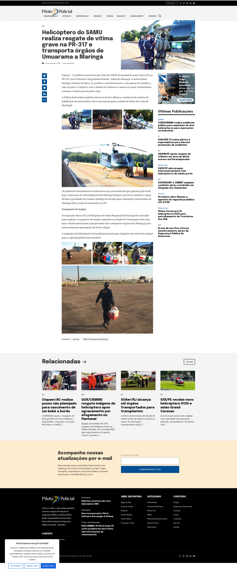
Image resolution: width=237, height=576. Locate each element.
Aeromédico (82, 16)
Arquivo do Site (127, 506)
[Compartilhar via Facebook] (44, 81)
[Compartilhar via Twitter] (44, 75)
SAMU (149, 515)
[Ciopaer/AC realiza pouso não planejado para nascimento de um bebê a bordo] (59, 380)
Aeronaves (163, 165)
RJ (122, 394)
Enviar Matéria (126, 515)
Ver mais (189, 361)
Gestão (176, 527)
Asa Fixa (176, 523)
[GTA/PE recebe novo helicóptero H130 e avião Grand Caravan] (177, 380)
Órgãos (152, 16)
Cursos (176, 515)
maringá (76, 339)
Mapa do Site (126, 502)
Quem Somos (136, 16)
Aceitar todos (48, 566)
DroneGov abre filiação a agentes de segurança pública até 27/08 (176, 199)
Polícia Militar (152, 502)
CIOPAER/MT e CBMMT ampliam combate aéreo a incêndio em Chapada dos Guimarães (176, 185)
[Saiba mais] (176, 88)
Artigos (66, 16)
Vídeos (110, 16)
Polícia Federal (153, 523)
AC (43, 394)
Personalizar (15, 566)
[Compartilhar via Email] (44, 99)
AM (159, 225)
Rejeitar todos (32, 566)
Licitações (177, 519)
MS (82, 394)
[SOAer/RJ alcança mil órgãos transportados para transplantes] (138, 380)
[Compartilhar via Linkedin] (44, 93)
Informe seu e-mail (129, 455)
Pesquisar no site (127, 523)
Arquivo (121, 16)
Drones (97, 16)
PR (43, 26)
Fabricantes (163, 208)
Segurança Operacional (182, 506)
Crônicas (176, 511)
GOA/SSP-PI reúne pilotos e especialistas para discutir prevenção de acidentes (174, 142)
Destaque (85, 497)
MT (159, 179)
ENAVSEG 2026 (50, 16)
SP (159, 150)
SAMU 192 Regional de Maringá (95, 339)
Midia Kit (124, 511)
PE (161, 394)
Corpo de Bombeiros (90, 522)
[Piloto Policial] (57, 11)
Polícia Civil (151, 511)
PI (159, 136)
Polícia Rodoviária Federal (157, 519)
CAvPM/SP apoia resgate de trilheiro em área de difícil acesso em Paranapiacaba (174, 156)
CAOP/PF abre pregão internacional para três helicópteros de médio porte (175, 171)
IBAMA (161, 119)
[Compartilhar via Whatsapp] (44, 87)
